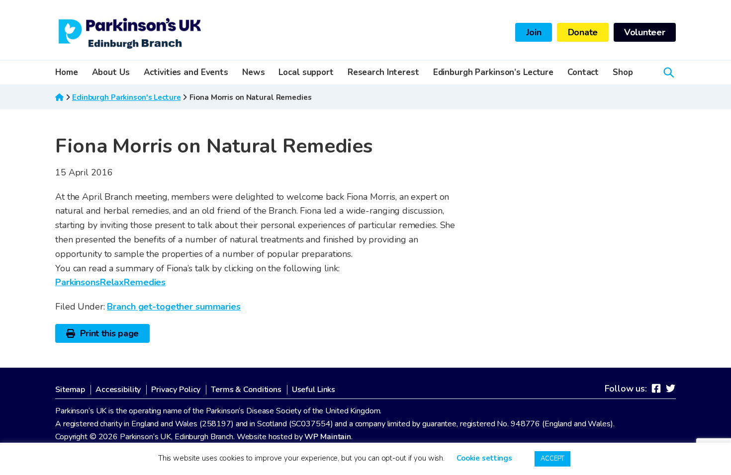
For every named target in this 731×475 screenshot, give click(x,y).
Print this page (109, 333)
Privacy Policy (175, 390)
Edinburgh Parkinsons (129, 32)
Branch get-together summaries (173, 307)
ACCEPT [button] (552, 458)
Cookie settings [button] (484, 458)
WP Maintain (327, 436)
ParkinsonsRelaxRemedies (110, 282)
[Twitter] (670, 388)
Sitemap (70, 390)
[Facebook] (656, 388)
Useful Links (314, 390)
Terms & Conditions (246, 390)
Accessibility (118, 390)
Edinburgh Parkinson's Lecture (126, 97)
